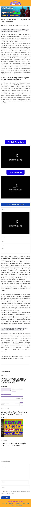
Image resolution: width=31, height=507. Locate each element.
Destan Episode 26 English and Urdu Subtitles (14, 444)
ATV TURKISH (26, 335)
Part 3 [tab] (3, 241)
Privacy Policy (25, 503)
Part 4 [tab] (3, 245)
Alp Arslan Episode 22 (18, 358)
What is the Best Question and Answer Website (14, 413)
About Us (11, 503)
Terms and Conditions (16, 505)
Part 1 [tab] (3, 209)
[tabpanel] (15, 223)
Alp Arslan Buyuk (24, 356)
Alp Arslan (15, 25)
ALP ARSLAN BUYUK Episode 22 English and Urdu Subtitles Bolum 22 (15, 30)
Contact (18, 503)
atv (11, 25)
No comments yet (23, 25)
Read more (4, 386)
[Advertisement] (15, 121)
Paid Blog (4, 503)
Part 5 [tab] (3, 248)
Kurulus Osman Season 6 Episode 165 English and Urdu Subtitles (13, 380)
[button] (15, 142)
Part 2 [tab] (3, 238)
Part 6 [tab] (3, 252)
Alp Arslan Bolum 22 (14, 356)
